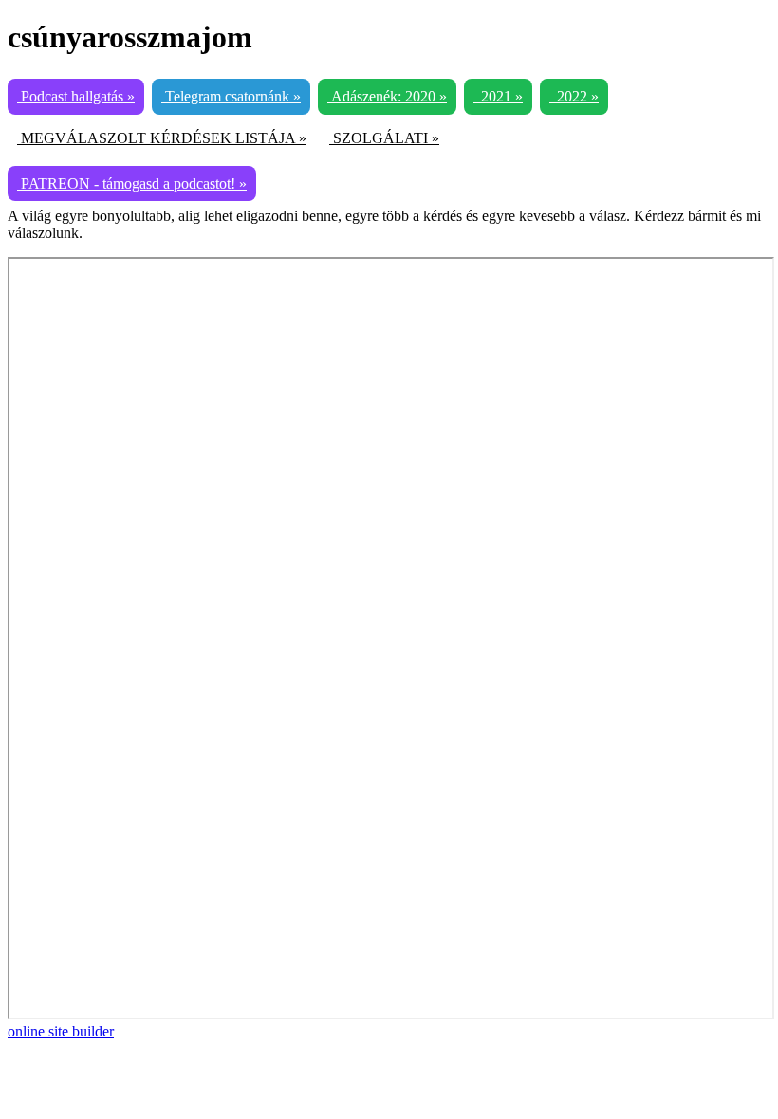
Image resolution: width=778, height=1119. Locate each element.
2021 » (498, 96)
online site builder (61, 1031)
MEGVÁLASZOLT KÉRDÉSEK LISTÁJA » (161, 138)
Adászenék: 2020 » (387, 96)
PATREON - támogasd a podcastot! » (132, 183)
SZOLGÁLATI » (384, 138)
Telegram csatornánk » (231, 96)
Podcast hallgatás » (76, 96)
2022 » (574, 96)
